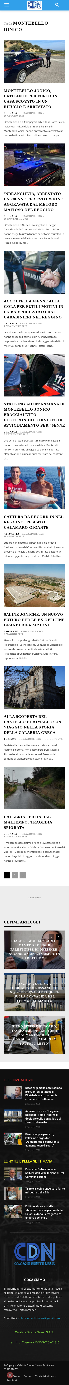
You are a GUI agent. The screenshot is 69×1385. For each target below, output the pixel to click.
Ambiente (11, 631)
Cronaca (10, 113)
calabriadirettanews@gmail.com (39, 1318)
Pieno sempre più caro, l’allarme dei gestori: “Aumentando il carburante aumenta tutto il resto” (34, 1035)
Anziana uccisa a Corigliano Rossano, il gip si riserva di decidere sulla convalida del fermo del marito (34, 992)
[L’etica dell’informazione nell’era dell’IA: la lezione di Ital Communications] (13, 1173)
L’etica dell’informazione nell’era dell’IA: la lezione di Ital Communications (44, 1173)
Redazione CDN (31, 113)
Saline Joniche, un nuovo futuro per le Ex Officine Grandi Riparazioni (34, 619)
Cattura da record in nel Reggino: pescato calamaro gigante (34, 522)
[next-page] (23, 875)
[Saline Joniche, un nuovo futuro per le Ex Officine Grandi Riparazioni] (34, 585)
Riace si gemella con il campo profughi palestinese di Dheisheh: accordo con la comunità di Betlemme (34, 949)
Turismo (10, 739)
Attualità (11, 534)
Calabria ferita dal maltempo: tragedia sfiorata (28, 822)
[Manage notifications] (10, 1375)
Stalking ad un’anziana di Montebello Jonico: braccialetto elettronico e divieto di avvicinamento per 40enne (34, 414)
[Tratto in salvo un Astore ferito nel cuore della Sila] (13, 1193)
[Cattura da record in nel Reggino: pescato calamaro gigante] (34, 488)
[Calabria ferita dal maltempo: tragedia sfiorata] (34, 788)
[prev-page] (51, 937)
